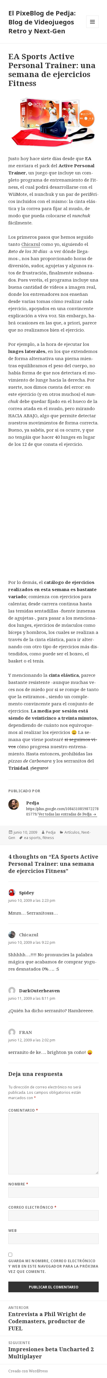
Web (12, 1230)
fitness (48, 837)
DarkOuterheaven (39, 990)
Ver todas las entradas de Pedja (65, 814)
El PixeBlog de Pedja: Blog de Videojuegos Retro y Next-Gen (42, 21)
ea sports (32, 837)
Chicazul (30, 244)
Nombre (18, 1184)
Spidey (26, 893)
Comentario (23, 1110)
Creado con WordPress (28, 1371)
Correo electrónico (32, 1207)
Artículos (72, 832)
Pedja (51, 832)
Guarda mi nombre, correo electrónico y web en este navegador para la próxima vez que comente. (53, 1266)
